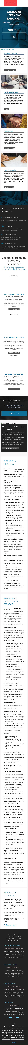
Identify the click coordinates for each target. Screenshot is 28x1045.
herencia (6, 482)
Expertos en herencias (9, 70)
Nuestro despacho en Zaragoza (10, 448)
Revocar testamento (14, 309)
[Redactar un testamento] (14, 127)
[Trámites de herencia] (14, 88)
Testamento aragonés (14, 352)
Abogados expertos (10, 53)
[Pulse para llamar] (14, 37)
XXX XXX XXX (15, 30)
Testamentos (8, 131)
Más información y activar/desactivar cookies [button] (13, 1039)
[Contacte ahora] (8, 1002)
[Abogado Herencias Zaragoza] (11, 5)
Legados (6, 109)
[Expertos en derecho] (9, 983)
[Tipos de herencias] (14, 166)
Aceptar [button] (14, 1042)
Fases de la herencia (14, 389)
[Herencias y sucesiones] (10, 964)
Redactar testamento (9, 148)
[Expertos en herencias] (7, 49)
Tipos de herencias (10, 170)
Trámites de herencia (11, 92)
